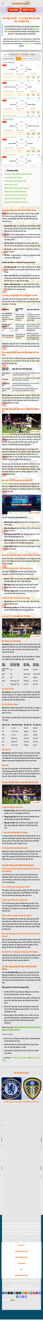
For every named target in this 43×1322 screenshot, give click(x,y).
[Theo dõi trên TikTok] (9, 1293)
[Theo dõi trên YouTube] (34, 1293)
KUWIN (22, 1027)
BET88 (13, 1030)
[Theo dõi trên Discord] (25, 1296)
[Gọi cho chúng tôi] (23, 1293)
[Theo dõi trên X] (11, 1293)
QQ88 (4, 1030)
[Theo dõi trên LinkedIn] (31, 1293)
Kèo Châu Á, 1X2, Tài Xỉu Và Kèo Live (17, 195)
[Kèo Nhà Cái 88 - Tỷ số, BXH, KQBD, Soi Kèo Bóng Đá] (22, 3)
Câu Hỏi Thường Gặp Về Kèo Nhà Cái (17, 202)
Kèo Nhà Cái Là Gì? (12, 184)
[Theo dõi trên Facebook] (3, 1293)
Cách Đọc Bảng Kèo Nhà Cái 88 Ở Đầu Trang (19, 174)
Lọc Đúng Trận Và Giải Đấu (14, 177)
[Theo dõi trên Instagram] (6, 1293)
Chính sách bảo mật (23, 1057)
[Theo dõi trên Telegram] (20, 1296)
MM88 (32, 1027)
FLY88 (27, 1027)
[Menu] (3, 3)
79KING (16, 1027)
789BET (37, 1027)
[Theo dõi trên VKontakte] (17, 1296)
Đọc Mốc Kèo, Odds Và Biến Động (16, 191)
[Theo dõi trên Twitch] (23, 1296)
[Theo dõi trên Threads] (17, 1293)
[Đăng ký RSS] (28, 1293)
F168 (8, 1030)
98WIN (12, 1300)
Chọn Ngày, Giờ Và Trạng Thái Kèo (16, 181)
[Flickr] (37, 1293)
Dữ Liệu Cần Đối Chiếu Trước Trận (16, 198)
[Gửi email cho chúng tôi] (20, 1293)
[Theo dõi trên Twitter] (14, 1293)
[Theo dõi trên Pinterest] (25, 1293)
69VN (18, 1030)
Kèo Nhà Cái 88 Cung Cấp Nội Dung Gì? (17, 188)
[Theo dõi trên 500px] (39, 1293)
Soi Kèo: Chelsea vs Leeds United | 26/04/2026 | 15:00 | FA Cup (21, 1102)
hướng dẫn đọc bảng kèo (28, 43)
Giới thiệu (13, 1057)
